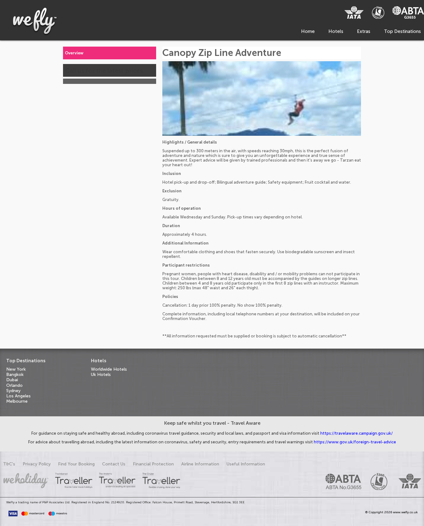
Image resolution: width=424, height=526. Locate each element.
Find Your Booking (76, 464)
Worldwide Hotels (109, 369)
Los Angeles (18, 396)
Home (308, 31)
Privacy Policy (37, 464)
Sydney (13, 390)
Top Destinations (402, 31)
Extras (363, 31)
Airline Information (200, 464)
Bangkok (15, 374)
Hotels (335, 31)
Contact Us (113, 464)
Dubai (12, 379)
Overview (74, 53)
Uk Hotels (101, 374)
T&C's (9, 464)
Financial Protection (153, 464)
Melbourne (17, 401)
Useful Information (246, 464)
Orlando (14, 385)
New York (16, 369)
